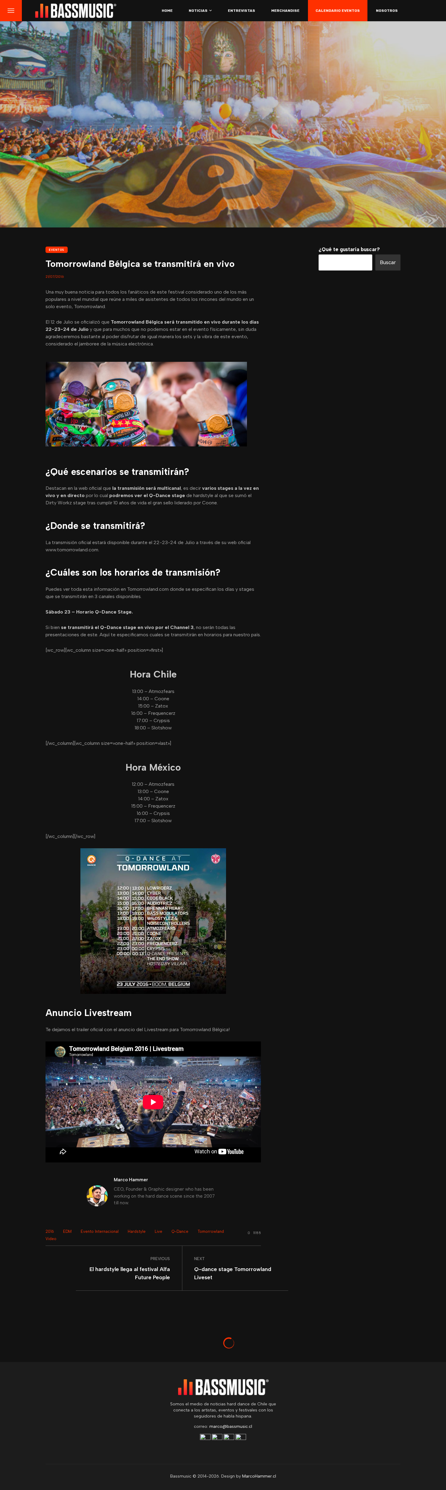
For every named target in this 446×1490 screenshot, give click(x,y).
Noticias (198, 10)
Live (158, 1231)
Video (51, 1238)
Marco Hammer (131, 1179)
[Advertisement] (359, 659)
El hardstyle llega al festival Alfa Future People (130, 1273)
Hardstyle (137, 1231)
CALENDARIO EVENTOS (338, 10)
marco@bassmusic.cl (230, 1426)
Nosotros (387, 10)
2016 (50, 1231)
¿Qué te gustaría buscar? (349, 249)
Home (167, 10)
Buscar (388, 262)
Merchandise (285, 10)
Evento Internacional (100, 1231)
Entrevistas (241, 10)
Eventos (56, 249)
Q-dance (179, 1231)
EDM (67, 1231)
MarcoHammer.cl (259, 1476)
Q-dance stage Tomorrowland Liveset (232, 1273)
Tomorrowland (211, 1231)
